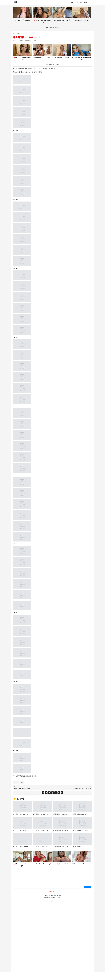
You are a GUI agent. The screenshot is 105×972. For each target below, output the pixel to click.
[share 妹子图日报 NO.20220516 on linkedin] (46, 792)
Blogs (18, 33)
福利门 (16, 2)
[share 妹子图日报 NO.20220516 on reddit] (49, 792)
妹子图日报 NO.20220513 (60, 814)
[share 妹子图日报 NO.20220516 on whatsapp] (55, 792)
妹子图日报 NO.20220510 (40, 830)
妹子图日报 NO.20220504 (80, 846)
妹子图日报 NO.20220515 (20, 814)
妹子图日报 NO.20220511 (20, 830)
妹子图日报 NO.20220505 (60, 846)
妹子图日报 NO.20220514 (40, 814)
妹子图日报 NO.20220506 (40, 846)
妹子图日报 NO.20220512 (80, 814)
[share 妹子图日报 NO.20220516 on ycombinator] (62, 792)
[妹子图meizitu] (22, 79)
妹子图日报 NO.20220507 (20, 846)
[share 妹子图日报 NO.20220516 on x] (43, 792)
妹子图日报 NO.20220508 (80, 830)
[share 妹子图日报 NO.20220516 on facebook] (52, 792)
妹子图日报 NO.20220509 (60, 830)
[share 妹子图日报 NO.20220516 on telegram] (58, 792)
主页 (14, 33)
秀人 (22, 782)
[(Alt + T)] (21, 2)
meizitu (16, 782)
